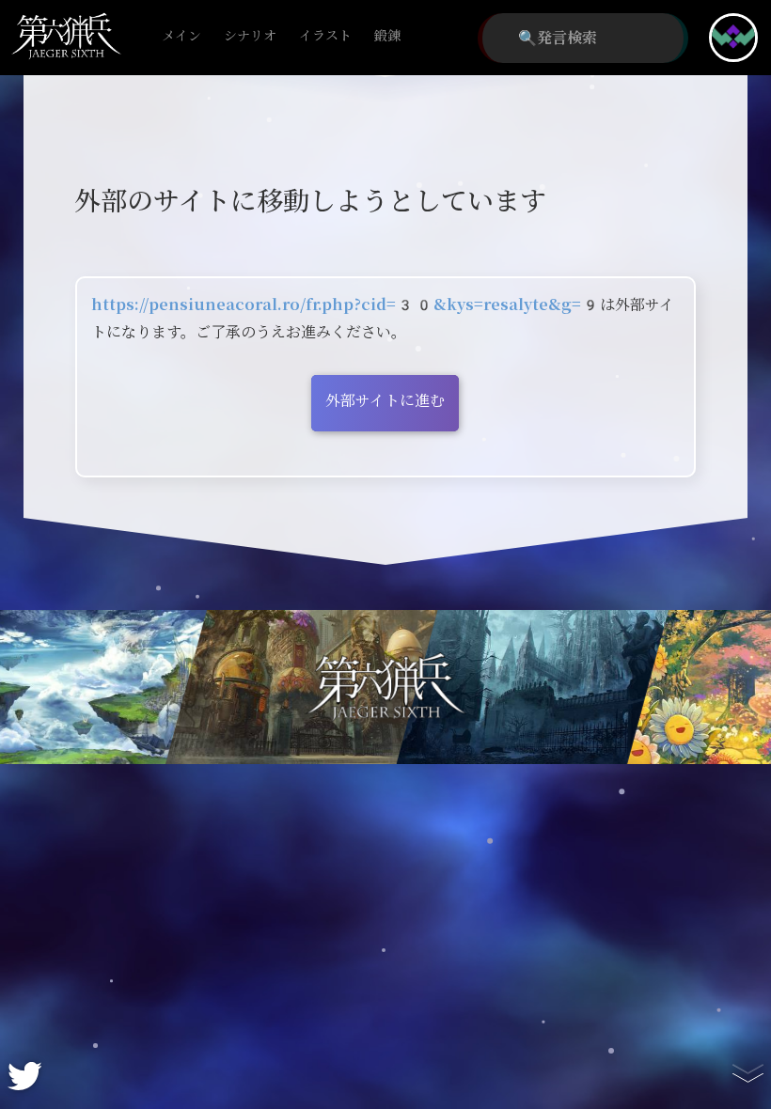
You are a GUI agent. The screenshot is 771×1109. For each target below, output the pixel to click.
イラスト (325, 36)
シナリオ (250, 36)
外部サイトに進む (385, 401)
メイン (181, 36)
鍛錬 (387, 36)
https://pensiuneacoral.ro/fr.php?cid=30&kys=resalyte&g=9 (345, 305)
